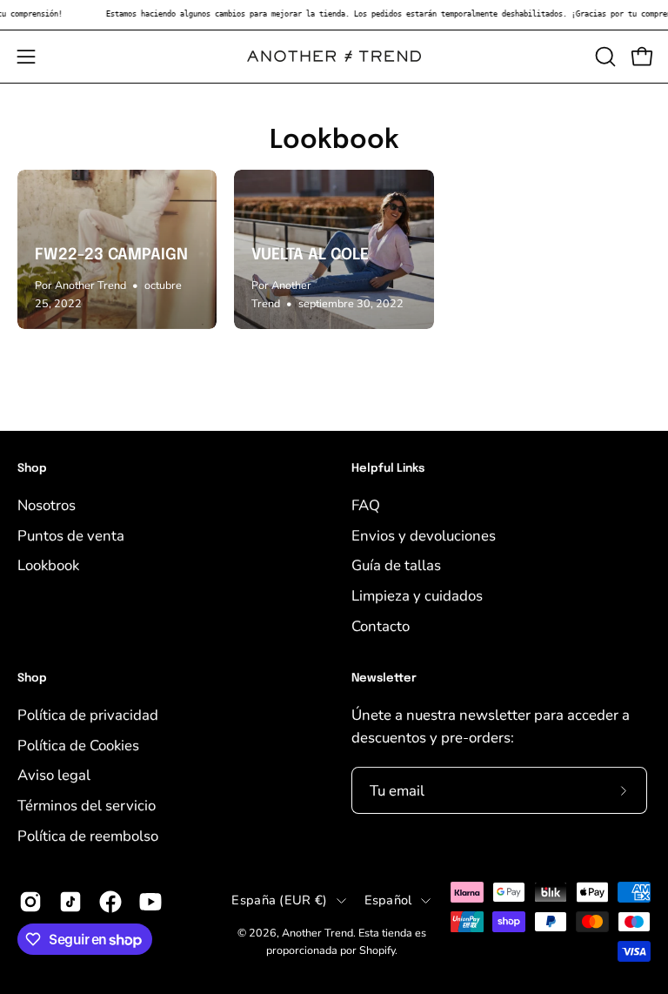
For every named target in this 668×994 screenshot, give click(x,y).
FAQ (365, 505)
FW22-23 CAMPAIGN (111, 255)
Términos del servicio (86, 806)
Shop (32, 468)
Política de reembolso (87, 835)
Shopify (377, 950)
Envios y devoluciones (423, 535)
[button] (603, 56)
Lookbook (334, 140)
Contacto (380, 625)
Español (388, 900)
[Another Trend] (334, 56)
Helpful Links (387, 468)
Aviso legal (53, 775)
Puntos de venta (70, 535)
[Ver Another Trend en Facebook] (110, 903)
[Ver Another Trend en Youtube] (150, 903)
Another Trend (317, 932)
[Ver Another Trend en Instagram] (30, 903)
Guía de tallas (396, 565)
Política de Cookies (78, 745)
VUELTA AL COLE (310, 255)
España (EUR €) (279, 900)
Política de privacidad (87, 715)
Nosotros (46, 505)
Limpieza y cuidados (417, 595)
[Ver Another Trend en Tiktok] (70, 903)
